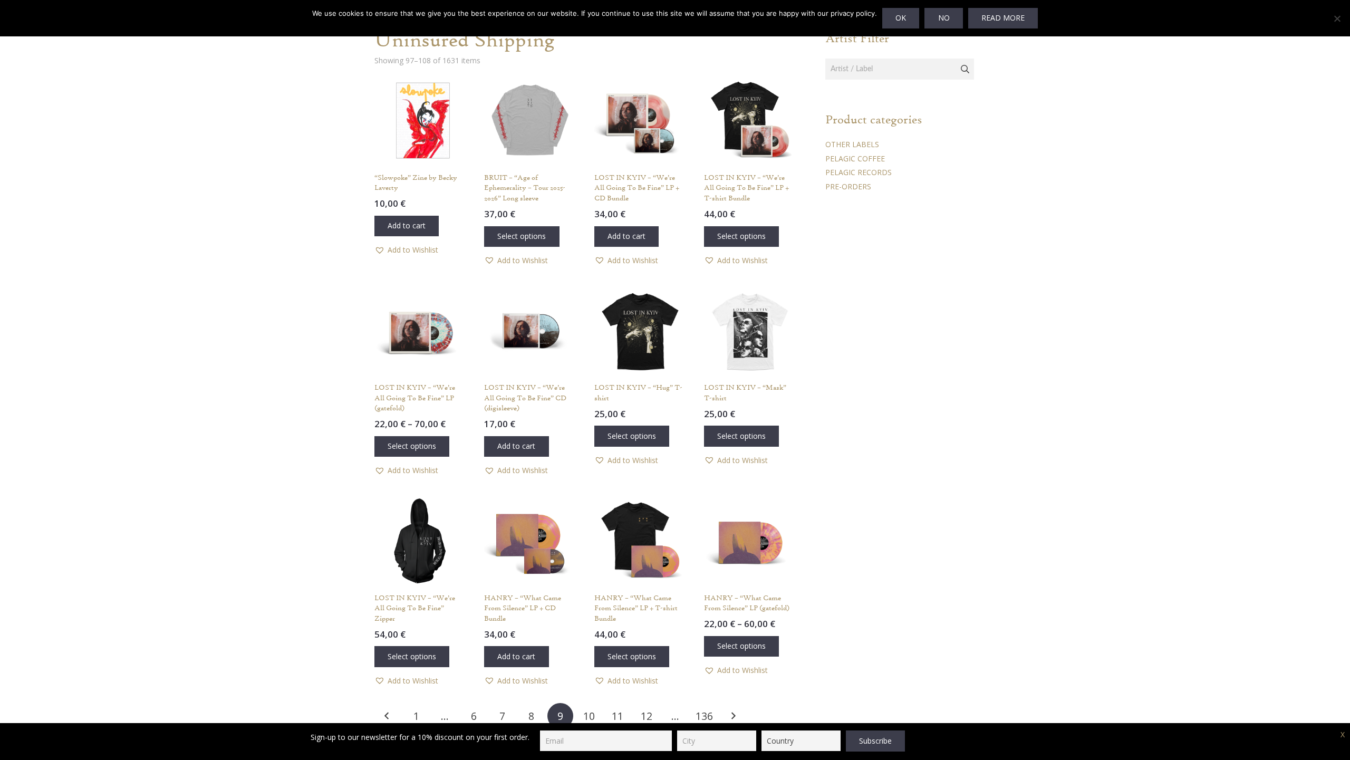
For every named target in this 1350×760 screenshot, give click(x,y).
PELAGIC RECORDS (858, 172)
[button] (406, 226)
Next (733, 716)
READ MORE (1003, 18)
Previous (387, 716)
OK (900, 18)
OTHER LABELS (852, 144)
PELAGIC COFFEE (855, 158)
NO (944, 18)
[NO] (1337, 18)
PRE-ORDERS (848, 186)
